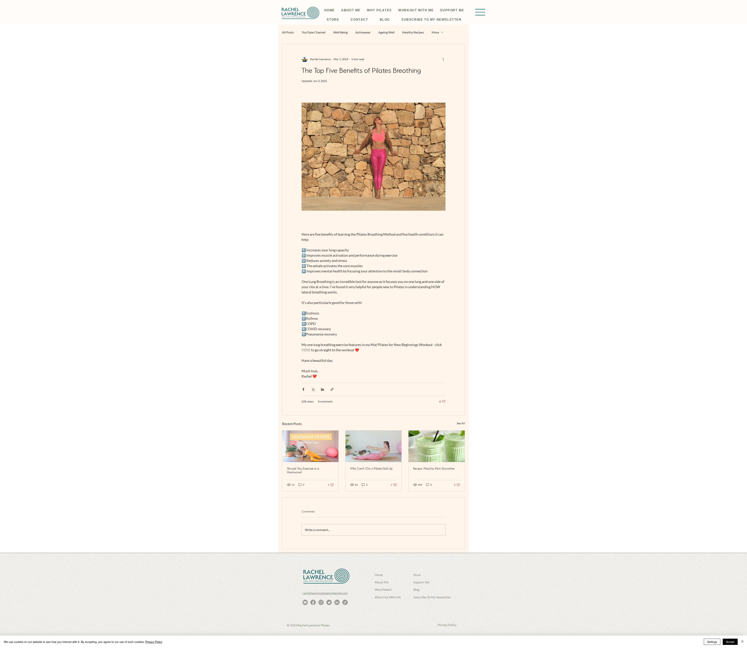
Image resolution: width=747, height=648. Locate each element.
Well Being (340, 32)
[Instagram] (321, 602)
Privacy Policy (447, 625)
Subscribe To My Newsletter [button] (432, 597)
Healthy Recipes (413, 32)
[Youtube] (305, 602)
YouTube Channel (313, 32)
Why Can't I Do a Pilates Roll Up (371, 468)
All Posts (288, 32)
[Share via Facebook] (303, 389)
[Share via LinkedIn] (322, 389)
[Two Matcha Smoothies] (437, 446)
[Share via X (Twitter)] (313, 389)
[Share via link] (332, 389)
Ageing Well (386, 32)
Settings (712, 642)
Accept (730, 642)
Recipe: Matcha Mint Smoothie (434, 468)
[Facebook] (313, 602)
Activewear (363, 32)
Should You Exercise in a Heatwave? (303, 470)
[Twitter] (329, 602)
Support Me (421, 582)
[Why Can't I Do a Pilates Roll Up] (373, 446)
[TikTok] (345, 602)
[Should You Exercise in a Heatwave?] (310, 446)
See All (461, 423)
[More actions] (443, 59)
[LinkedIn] (337, 602)
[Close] (742, 642)
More (435, 32)
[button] (480, 12)
